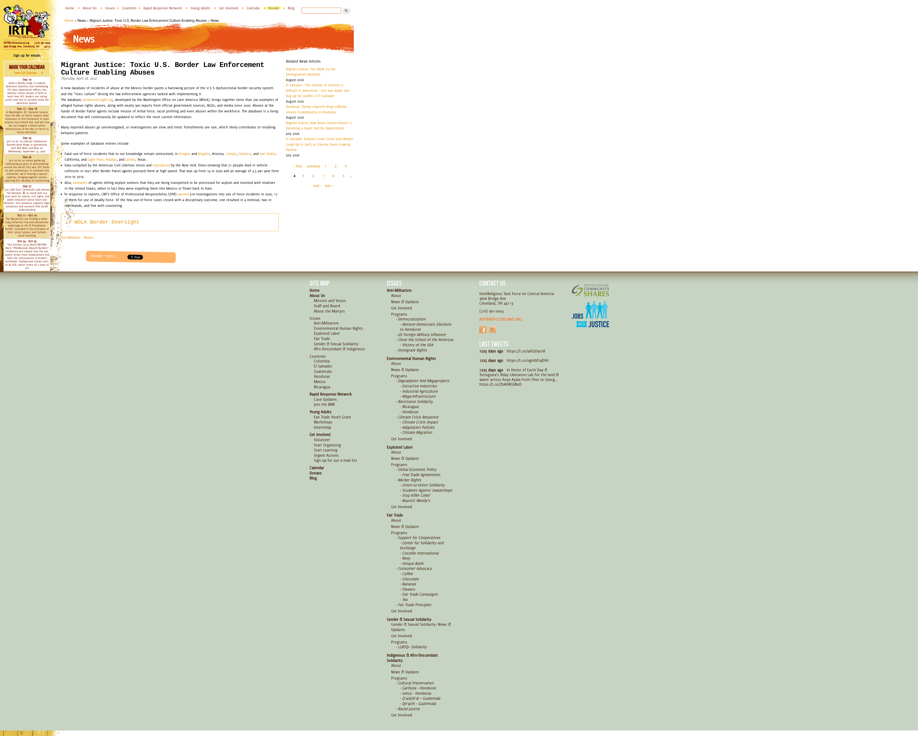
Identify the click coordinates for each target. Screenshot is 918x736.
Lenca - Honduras (416, 693)
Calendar (253, 8)
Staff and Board (327, 305)
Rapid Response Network (162, 8)
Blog (291, 8)
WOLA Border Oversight (107, 222)
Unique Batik (412, 563)
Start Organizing (327, 445)
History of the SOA (417, 344)
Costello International (420, 553)
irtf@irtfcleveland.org (500, 319)
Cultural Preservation (415, 683)
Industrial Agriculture (419, 391)
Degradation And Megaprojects (423, 380)
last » (329, 185)
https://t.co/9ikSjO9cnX (526, 351)
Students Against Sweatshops (427, 490)
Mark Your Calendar (27, 69)
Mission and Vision (330, 300)
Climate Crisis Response (418, 417)
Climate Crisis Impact (420, 422)
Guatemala (323, 371)
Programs (399, 314)
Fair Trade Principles (414, 604)
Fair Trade (322, 338)
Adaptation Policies (418, 427)
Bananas (409, 584)
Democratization (412, 319)
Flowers (408, 589)
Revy (406, 558)
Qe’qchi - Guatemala (419, 703)
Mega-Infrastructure (418, 396)
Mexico (88, 237)
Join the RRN (324, 404)
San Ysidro (267, 154)
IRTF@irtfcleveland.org (16, 42)
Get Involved (228, 8)
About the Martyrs (329, 311)
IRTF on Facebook (482, 329)
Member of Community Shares (590, 290)
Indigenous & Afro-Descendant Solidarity (412, 658)
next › (317, 185)
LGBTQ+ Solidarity (412, 646)
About (396, 295)
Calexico (244, 154)
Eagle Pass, (96, 159)
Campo (231, 154)
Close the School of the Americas (426, 339)
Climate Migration (417, 432)
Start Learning (325, 450)
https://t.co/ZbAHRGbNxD (500, 384)
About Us (90, 8)
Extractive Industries (419, 386)
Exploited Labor (327, 333)
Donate (273, 8)
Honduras (322, 376)
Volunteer (322, 439)
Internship (322, 427)
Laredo (130, 159)
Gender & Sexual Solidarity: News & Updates (421, 627)
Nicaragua (322, 386)
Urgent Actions (326, 455)
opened (183, 194)
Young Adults (200, 8)
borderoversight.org (98, 100)
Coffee (407, 573)
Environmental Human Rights (338, 328)
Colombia (322, 361)
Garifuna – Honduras (419, 688)
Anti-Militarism (71, 237)
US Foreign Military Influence (422, 334)
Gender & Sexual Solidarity (336, 343)
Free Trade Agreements (421, 474)
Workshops (323, 422)
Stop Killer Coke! (416, 495)
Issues (110, 8)
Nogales (204, 154)
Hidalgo (111, 159)
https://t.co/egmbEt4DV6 (527, 360)
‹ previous (312, 166)
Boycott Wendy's (416, 500)
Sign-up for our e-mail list (335, 460)
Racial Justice (409, 708)
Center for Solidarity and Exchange (421, 545)
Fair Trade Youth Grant (332, 417)
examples (80, 183)
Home (69, 8)
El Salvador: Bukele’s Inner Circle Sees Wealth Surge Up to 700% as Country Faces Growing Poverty (319, 144)
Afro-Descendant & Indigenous (339, 348)
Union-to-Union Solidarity (423, 485)
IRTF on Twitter (492, 329)
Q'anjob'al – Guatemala (421, 698)
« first (297, 166)
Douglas (185, 154)
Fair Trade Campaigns (420, 594)
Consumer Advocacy (415, 568)
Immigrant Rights (412, 350)
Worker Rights (409, 480)
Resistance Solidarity (415, 401)
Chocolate (410, 579)
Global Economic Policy (417, 469)
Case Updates (325, 399)
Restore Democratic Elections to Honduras (425, 327)
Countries (129, 8)
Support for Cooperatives (419, 537)
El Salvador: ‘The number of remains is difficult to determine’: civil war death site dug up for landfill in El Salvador (317, 90)
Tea (404, 599)
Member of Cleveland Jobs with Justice (590, 320)
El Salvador (323, 366)
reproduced (161, 165)
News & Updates (405, 301)
